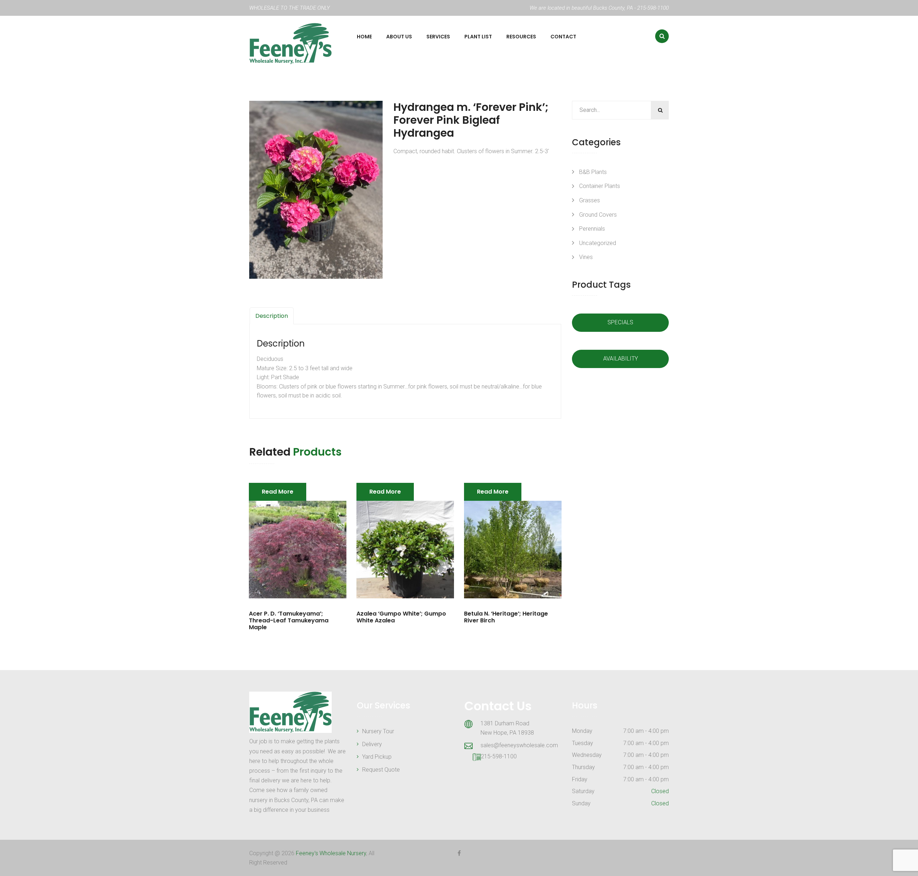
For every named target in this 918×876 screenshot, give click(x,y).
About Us (399, 36)
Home (364, 36)
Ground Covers (598, 214)
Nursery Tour (378, 731)
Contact (563, 36)
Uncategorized (597, 243)
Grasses (589, 200)
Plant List (478, 36)
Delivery (372, 744)
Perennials (592, 228)
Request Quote (381, 769)
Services (438, 36)
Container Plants (599, 186)
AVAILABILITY (620, 358)
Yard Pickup (377, 756)
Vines (586, 257)
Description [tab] (271, 316)
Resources (521, 36)
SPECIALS (620, 322)
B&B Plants (593, 172)
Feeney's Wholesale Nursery (331, 853)
